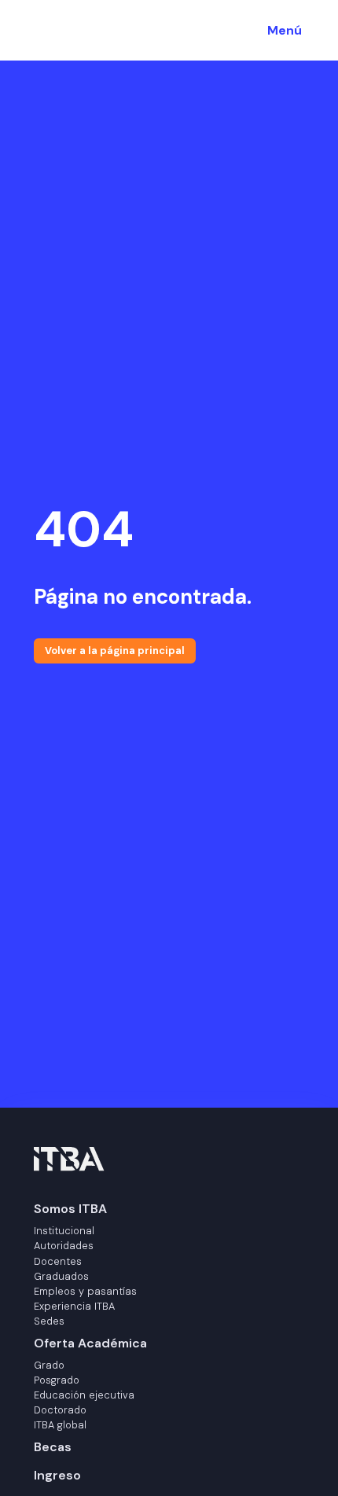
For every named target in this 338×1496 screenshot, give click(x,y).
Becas (53, 1447)
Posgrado (56, 1380)
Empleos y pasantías (85, 1291)
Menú (284, 30)
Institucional (64, 1230)
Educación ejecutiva (84, 1395)
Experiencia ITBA (74, 1306)
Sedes (49, 1321)
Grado (49, 1365)
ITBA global (60, 1425)
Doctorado (60, 1410)
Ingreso (57, 1475)
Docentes (58, 1261)
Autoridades (64, 1245)
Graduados (61, 1276)
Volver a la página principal (115, 650)
